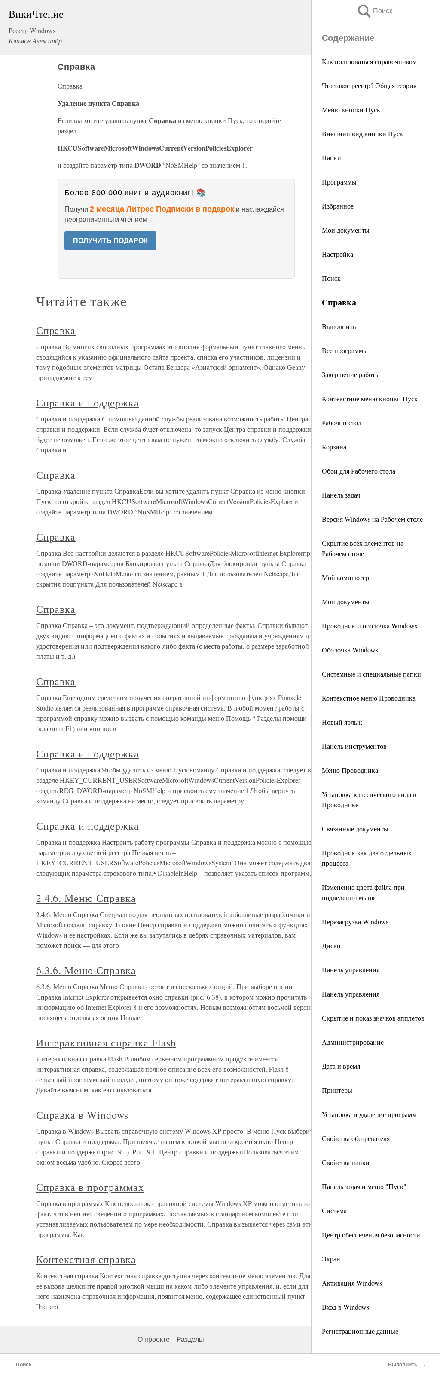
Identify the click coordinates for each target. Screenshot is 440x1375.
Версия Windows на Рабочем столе (372, 518)
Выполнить (339, 326)
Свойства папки (346, 1162)
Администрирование (353, 1041)
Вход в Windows (345, 1306)
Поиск (374, 11)
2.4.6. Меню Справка (86, 898)
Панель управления (350, 969)
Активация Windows (352, 1282)
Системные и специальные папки (371, 673)
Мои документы (346, 229)
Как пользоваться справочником (369, 61)
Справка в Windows (82, 1115)
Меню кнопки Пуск (351, 109)
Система (334, 1210)
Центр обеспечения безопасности (371, 1234)
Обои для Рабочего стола (358, 470)
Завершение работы (351, 374)
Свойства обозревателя (356, 1138)
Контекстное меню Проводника (369, 697)
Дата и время (341, 1065)
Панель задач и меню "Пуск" (364, 1186)
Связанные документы (355, 828)
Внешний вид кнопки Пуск (362, 133)
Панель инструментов (354, 746)
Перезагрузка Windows (355, 921)
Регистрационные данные (360, 1330)
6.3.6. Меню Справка (86, 970)
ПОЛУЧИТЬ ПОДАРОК (110, 240)
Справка (56, 330)
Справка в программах (90, 1187)
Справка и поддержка (87, 402)
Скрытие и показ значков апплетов (373, 1017)
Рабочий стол (341, 422)
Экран (331, 1258)
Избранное (338, 205)
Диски (331, 945)
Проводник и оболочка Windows (369, 625)
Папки (331, 157)
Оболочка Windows (350, 649)
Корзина (334, 446)
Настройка (337, 253)
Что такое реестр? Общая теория (369, 85)
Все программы (345, 350)
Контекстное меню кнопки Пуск (370, 398)
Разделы (190, 1339)
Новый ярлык (342, 721)
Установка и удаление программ (369, 1114)
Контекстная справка (86, 1259)
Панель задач (341, 494)
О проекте (154, 1339)
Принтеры (337, 1090)
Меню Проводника (350, 770)
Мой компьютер (345, 577)
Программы (339, 181)
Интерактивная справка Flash (106, 1042)
